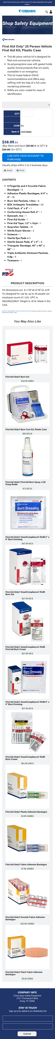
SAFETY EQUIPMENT (8, 311)
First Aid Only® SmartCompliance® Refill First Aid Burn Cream (25, 648)
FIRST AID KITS (27, 311)
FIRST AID (19, 311)
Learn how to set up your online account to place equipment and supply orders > (27, 3)
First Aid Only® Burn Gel (17, 377)
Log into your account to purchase (25, 157)
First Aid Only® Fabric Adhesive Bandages (26, 864)
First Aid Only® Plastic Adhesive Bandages (26, 812)
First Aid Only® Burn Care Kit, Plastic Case (26, 429)
